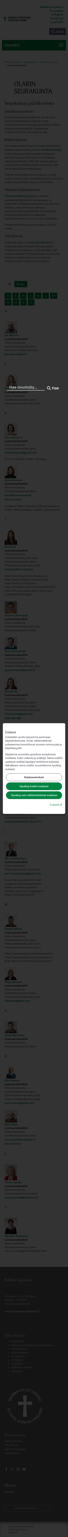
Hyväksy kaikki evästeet (34, 786)
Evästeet (56, 804)
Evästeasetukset (34, 777)
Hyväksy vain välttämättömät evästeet (34, 795)
